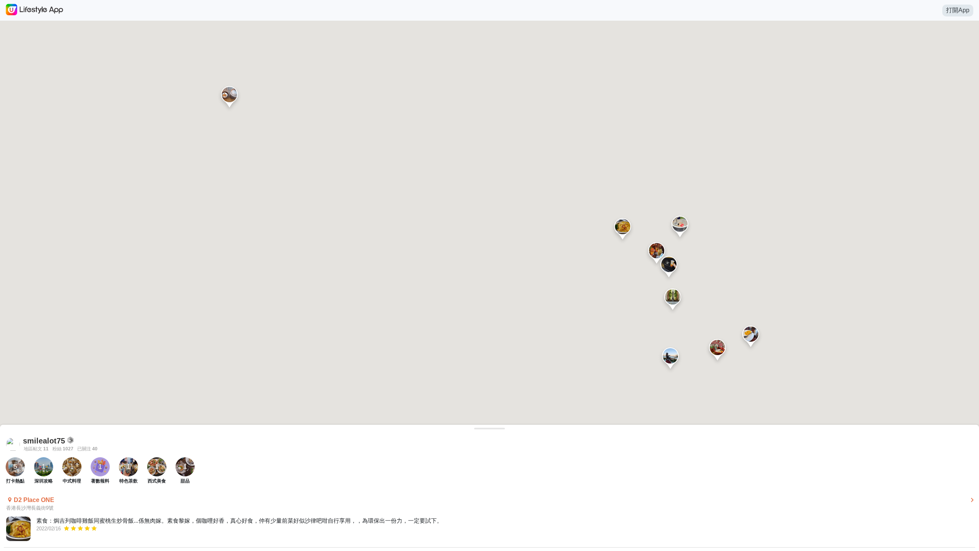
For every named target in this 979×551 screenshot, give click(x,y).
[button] (622, 230)
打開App (957, 10)
